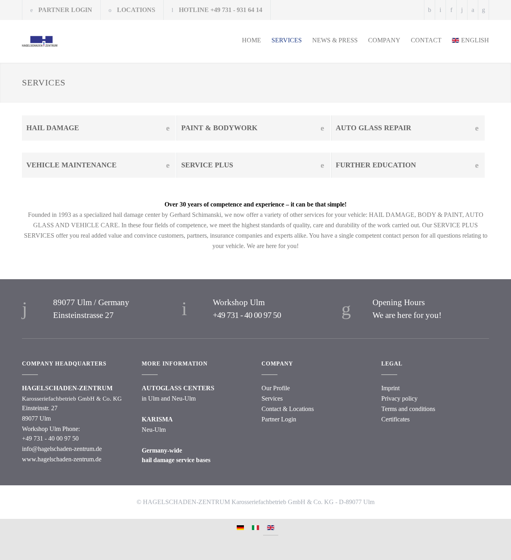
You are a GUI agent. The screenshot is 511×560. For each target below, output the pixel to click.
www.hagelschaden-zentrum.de (61, 459)
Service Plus (207, 165)
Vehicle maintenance (71, 165)
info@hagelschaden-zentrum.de (62, 448)
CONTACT (426, 40)
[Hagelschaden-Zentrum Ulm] (96, 41)
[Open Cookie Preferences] (14, 549)
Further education (376, 165)
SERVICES (286, 40)
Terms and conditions (408, 408)
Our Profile (275, 388)
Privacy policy (399, 398)
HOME (251, 40)
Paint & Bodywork (219, 128)
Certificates (395, 419)
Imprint (390, 388)
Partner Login (278, 419)
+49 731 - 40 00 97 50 (247, 315)
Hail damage (52, 128)
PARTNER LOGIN (65, 9)
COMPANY (384, 40)
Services (272, 398)
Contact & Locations (287, 408)
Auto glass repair (373, 128)
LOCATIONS (136, 9)
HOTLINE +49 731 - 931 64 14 (220, 9)
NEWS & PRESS (335, 40)
